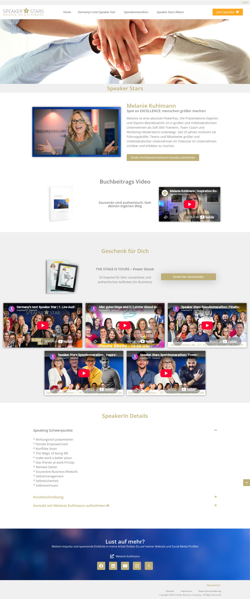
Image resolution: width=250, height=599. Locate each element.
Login (244, 2)
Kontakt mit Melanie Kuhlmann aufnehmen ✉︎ (71, 505)
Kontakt (170, 591)
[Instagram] (137, 566)
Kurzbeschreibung (48, 497)
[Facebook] (101, 566)
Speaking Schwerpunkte (53, 430)
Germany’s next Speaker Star (96, 12)
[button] (125, 430)
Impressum (186, 591)
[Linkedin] (113, 566)
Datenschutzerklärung (210, 591)
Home (67, 12)
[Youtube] (125, 566)
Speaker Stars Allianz (170, 12)
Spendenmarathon (136, 12)
